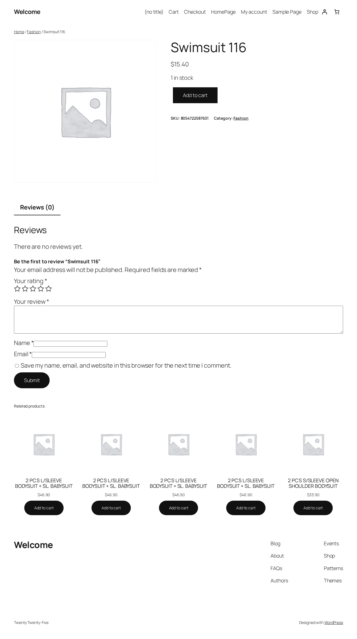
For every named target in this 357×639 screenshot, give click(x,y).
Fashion (33, 31)
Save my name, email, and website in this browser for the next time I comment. (126, 365)
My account (254, 11)
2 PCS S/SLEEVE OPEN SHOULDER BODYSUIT (313, 483)
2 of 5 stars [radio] (25, 288)
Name (23, 343)
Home (19, 31)
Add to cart (195, 95)
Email (23, 354)
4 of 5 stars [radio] (40, 288)
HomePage (223, 11)
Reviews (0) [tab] (37, 207)
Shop (312, 11)
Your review (31, 301)
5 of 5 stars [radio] (48, 288)
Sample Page (286, 11)
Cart (174, 11)
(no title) (153, 11)
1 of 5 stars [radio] (17, 288)
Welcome (27, 12)
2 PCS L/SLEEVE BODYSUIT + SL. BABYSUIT (44, 483)
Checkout (195, 11)
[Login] (324, 12)
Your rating (30, 281)
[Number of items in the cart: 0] (337, 12)
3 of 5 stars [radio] (33, 288)
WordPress (333, 622)
